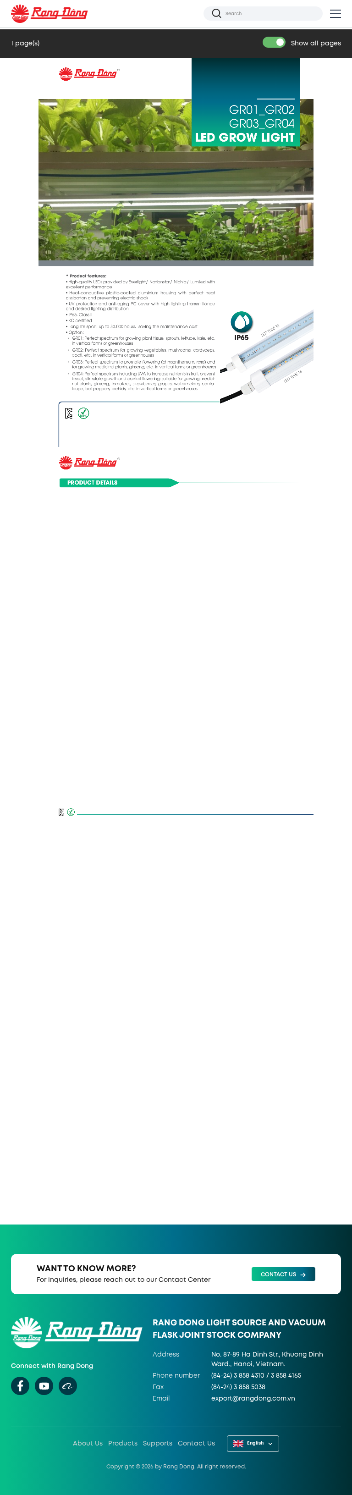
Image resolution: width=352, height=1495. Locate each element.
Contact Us (196, 1443)
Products (123, 1443)
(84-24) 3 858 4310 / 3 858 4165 (256, 1376)
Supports (157, 1443)
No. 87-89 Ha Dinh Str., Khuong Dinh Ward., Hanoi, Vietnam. (267, 1359)
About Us (88, 1443)
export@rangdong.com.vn (253, 1398)
